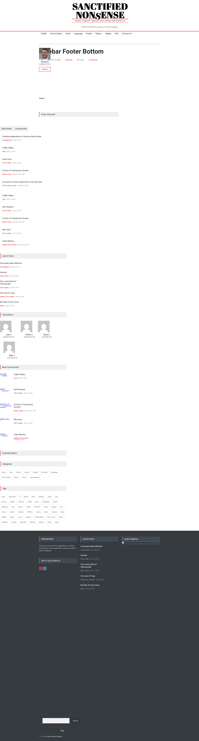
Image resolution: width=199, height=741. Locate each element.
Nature (98, 33)
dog (56, 497)
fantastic (21, 502)
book (33, 497)
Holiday (4, 244)
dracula (3, 502)
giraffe (55, 502)
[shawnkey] (45, 53)
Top (62, 730)
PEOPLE (30, 512)
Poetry (89, 33)
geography (46, 502)
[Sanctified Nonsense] (99, 20)
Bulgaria (41, 497)
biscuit (26, 497)
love (61, 507)
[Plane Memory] (6, 439)
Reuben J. (29, 335)
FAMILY (12, 502)
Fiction (3, 472)
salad (62, 512)
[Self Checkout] (6, 394)
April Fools (12, 497)
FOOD (30, 502)
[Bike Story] (6, 424)
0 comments (93, 60)
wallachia (23, 522)
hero (13, 507)
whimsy (41, 522)
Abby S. (12, 355)
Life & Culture (56, 33)
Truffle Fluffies (8, 148)
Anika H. (46, 335)
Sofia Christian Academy (54, 736)
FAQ (116, 33)
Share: (42, 98)
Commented (21, 128)
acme (3, 497)
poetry (38, 512)
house (46, 507)
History (2, 296)
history (20, 507)
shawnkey (68, 60)
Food (68, 33)
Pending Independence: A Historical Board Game (21, 136)
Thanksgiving (39, 517)
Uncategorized (7, 140)
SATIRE (3, 517)
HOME (44, 33)
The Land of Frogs (7, 293)
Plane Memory (8, 241)
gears (37, 502)
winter (49, 522)
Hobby (28, 507)
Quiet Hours (7, 159)
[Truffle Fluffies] (6, 379)
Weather (32, 522)
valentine (4, 522)
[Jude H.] (8, 326)
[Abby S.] (12, 347)
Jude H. (9, 335)
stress (20, 517)
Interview (44, 472)
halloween (4, 507)
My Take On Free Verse (9, 302)
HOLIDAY (37, 507)
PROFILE (45, 69)
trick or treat (51, 517)
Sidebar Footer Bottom (71, 51)
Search (45, 717)
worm (57, 522)
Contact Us (127, 33)
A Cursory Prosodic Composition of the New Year (22, 182)
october (12, 512)
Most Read (7, 128)
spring (12, 517)
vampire (13, 522)
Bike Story (6, 230)
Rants (46, 512)
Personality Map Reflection (11, 263)
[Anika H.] (46, 326)
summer (28, 517)
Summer (3, 272)
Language (78, 33)
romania (54, 512)
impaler (53, 507)
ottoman (21, 512)
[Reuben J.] (29, 326)
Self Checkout (8, 207)
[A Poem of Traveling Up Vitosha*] (6, 409)
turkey (61, 517)
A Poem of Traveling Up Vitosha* (15, 170)
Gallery (108, 33)
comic (50, 497)
